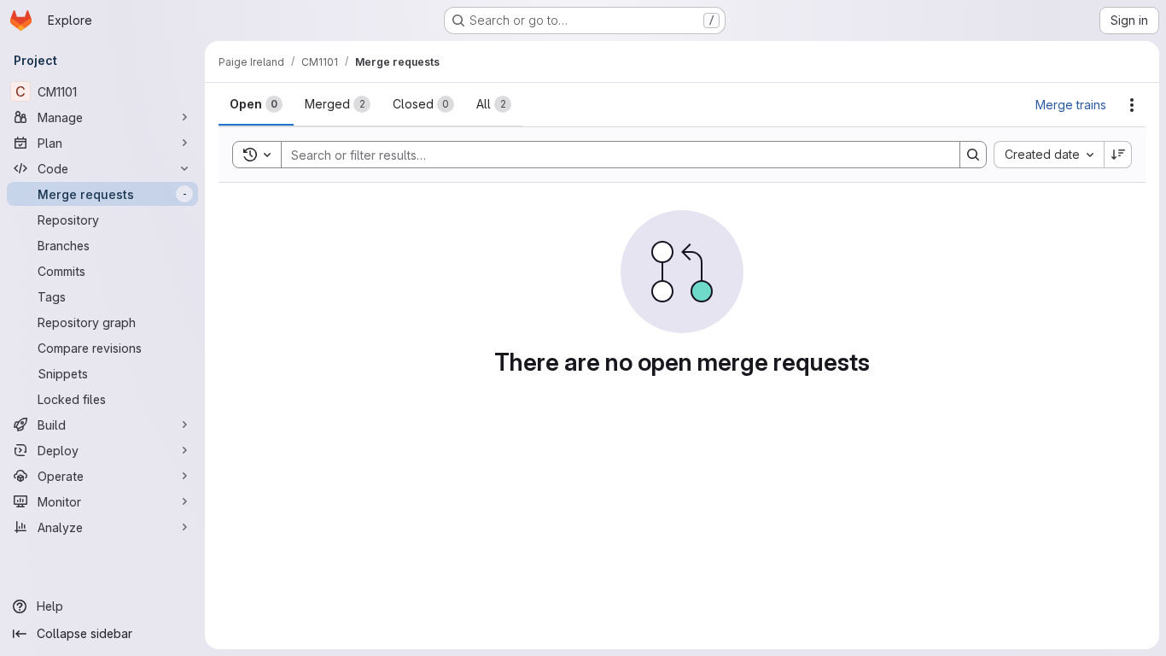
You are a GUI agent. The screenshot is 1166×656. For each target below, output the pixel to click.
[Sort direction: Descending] (1118, 154)
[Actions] (1132, 105)
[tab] (256, 104)
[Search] (973, 154)
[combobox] (1049, 154)
